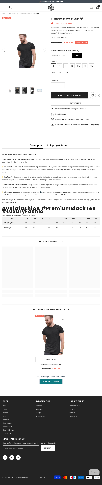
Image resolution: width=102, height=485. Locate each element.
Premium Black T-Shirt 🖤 (51, 365)
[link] (17, 291)
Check (77, 55)
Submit (47, 448)
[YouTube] (18, 457)
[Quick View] (63, 319)
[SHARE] (98, 95)
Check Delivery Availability (65, 50)
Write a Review (54, 382)
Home (4, 14)
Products (12, 14)
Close (100, 2)
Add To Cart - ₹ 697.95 (69, 95)
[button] (4, 50)
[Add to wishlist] (93, 95)
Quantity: (55, 80)
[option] (24, 51)
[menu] (3, 7)
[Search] (10, 7)
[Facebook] (5, 457)
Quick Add (51, 359)
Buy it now (75, 103)
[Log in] (91, 7)
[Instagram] (11, 457)
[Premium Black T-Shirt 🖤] (51, 335)
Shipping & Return (57, 145)
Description (36, 145)
